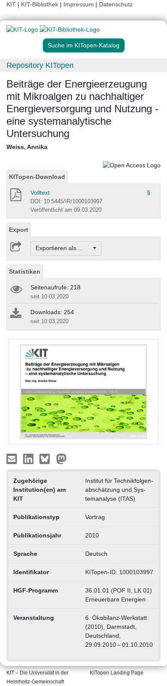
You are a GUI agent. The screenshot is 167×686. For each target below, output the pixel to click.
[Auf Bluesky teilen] (46, 458)
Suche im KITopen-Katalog (83, 45)
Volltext (40, 192)
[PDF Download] (15, 197)
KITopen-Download (37, 176)
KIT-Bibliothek (40, 4)
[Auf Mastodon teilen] (61, 458)
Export (18, 229)
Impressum (78, 4)
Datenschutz (116, 4)
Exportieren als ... (64, 248)
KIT (11, 4)
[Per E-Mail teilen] (12, 458)
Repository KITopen (40, 65)
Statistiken (24, 271)
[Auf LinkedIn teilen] (29, 458)
